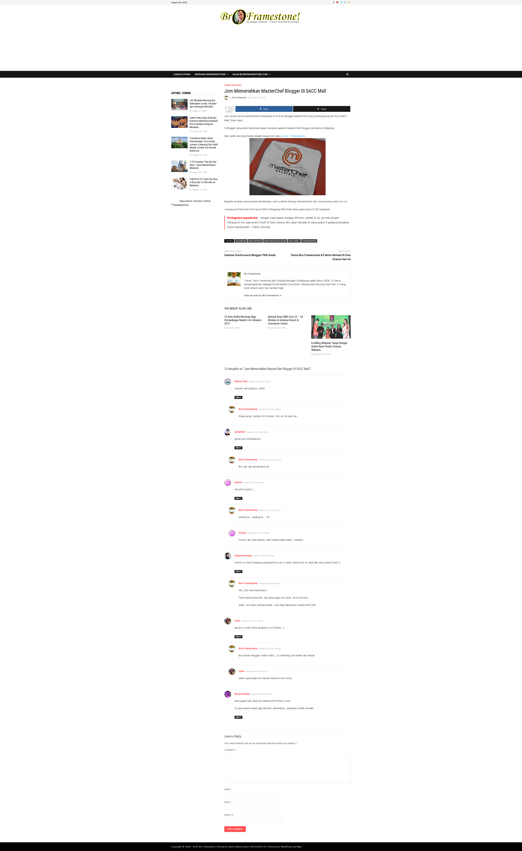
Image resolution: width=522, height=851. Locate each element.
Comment (230, 750)
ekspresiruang (242, 555)
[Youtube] (338, 2)
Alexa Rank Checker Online (195, 201)
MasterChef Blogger (275, 241)
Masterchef (255, 241)
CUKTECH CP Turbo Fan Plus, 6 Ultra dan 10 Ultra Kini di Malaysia (204, 182)
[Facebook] (334, 2)
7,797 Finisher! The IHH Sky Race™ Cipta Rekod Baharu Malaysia (203, 165)
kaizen (238, 482)
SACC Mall (294, 241)
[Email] (349, 2)
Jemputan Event (233, 85)
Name (228, 789)
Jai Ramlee (241, 241)
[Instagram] (345, 2)
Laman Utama (181, 74)
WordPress (286, 846)
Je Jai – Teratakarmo (293, 136)
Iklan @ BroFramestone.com (250, 74)
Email (228, 802)
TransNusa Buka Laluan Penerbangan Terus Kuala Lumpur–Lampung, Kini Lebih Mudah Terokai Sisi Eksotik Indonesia (204, 144)
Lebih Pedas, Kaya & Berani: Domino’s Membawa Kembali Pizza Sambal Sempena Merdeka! (204, 122)
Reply (238, 397)
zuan (237, 620)
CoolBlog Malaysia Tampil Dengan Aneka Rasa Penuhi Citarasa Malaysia (329, 346)
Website (229, 815)
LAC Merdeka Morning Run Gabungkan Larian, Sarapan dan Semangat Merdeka (203, 103)
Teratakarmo (309, 241)
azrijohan (239, 431)
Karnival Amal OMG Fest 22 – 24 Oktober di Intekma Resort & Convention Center (285, 320)
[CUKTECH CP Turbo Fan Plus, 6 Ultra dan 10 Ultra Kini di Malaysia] (179, 179)
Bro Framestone (239, 97)
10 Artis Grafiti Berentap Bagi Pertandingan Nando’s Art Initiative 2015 (243, 320)
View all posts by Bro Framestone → (263, 295)
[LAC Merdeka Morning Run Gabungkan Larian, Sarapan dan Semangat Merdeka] (179, 100)
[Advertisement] (261, 50)
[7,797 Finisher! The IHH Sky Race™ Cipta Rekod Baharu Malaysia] (179, 162)
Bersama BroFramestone (210, 74)
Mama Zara (240, 381)
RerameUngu (242, 693)
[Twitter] (342, 2)
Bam (299, 846)
